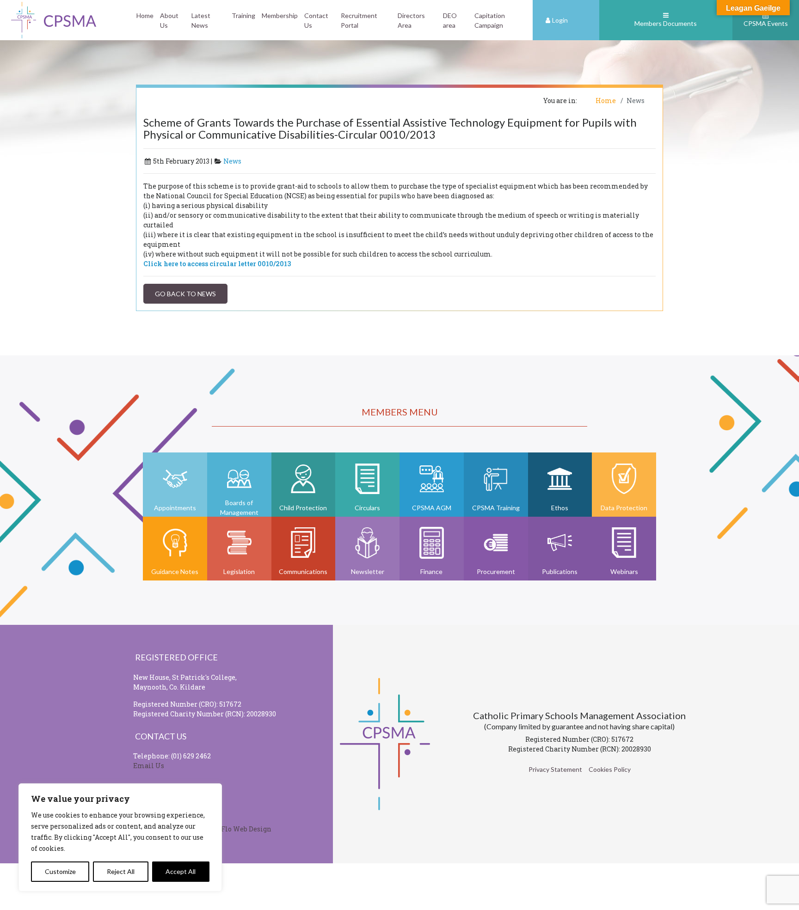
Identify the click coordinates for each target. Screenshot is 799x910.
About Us (169, 20)
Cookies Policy (610, 769)
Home (145, 15)
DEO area (450, 20)
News (232, 161)
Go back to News (185, 294)
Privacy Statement (555, 769)
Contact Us (316, 20)
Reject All (121, 871)
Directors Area (411, 20)
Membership (280, 15)
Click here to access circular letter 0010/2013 (217, 263)
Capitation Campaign (489, 20)
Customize (60, 871)
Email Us (148, 765)
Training (243, 15)
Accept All (181, 871)
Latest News (200, 20)
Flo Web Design (246, 828)
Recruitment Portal (359, 20)
